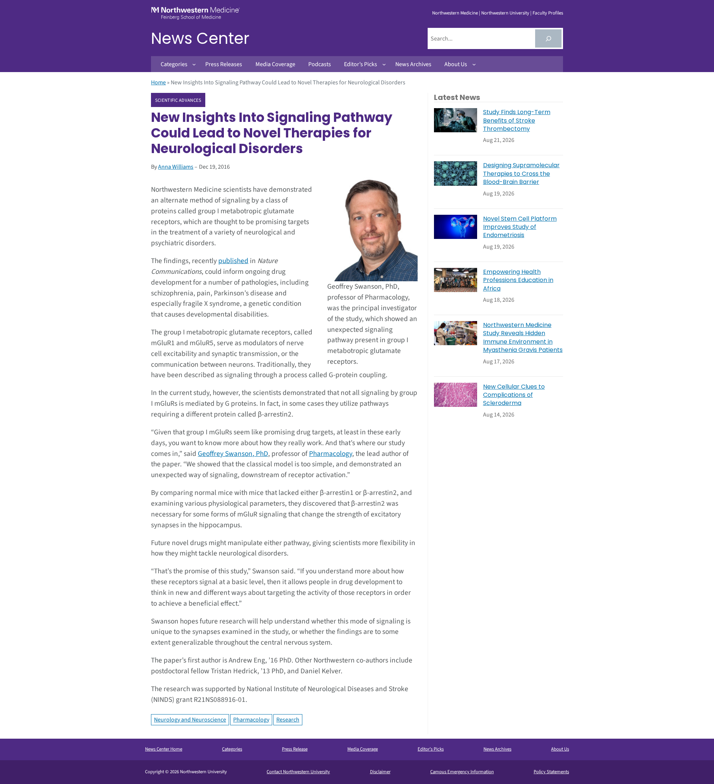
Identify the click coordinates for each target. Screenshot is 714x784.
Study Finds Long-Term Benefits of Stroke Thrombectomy (516, 120)
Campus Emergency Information (462, 771)
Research (287, 720)
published (233, 261)
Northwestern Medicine (455, 13)
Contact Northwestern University (298, 771)
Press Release (295, 749)
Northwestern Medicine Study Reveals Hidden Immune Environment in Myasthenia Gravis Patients (523, 337)
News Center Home (163, 749)
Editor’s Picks (431, 749)
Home (158, 82)
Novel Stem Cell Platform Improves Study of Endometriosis (520, 227)
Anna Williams (175, 167)
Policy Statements (551, 771)
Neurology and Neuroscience (190, 720)
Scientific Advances (178, 100)
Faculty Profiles (548, 13)
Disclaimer (380, 771)
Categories (232, 749)
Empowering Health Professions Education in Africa (518, 280)
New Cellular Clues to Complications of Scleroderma (514, 395)
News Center (200, 38)
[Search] (548, 38)
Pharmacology (330, 453)
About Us (560, 749)
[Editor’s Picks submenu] (384, 64)
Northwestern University (505, 13)
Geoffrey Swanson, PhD (233, 453)
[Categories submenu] (194, 64)
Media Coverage (362, 749)
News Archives (497, 749)
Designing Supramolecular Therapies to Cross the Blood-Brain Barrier (521, 173)
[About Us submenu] (474, 64)
